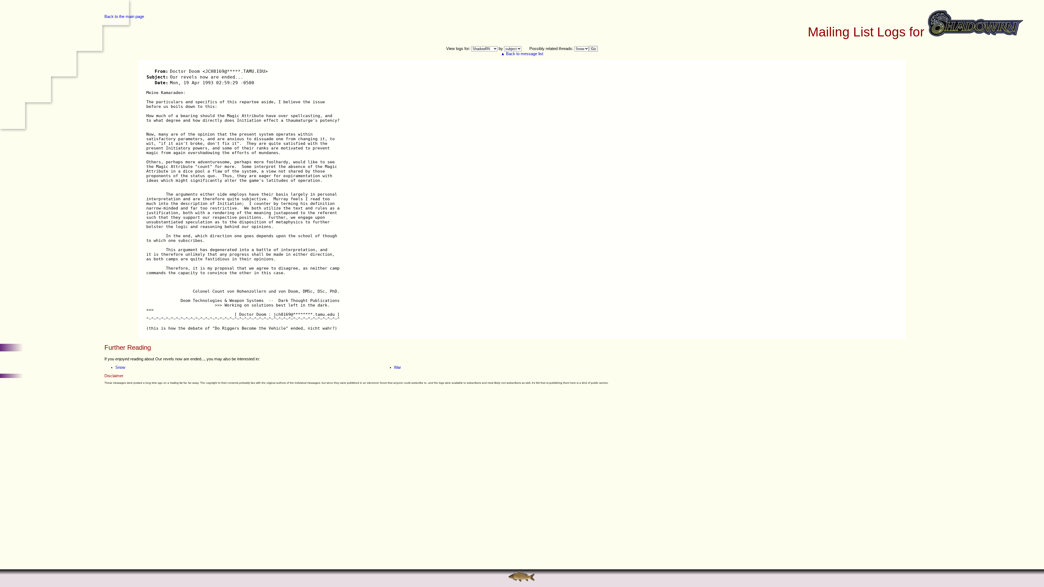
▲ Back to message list (522, 54)
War (397, 367)
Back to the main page (124, 16)
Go (593, 49)
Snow (120, 367)
